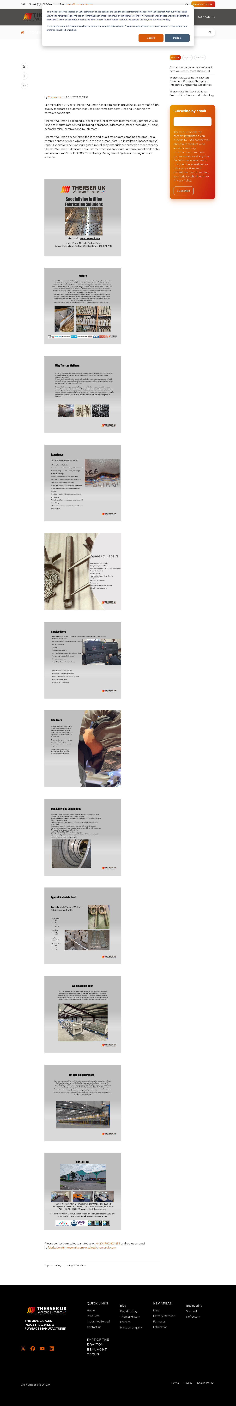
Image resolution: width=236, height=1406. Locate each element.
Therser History (130, 1316)
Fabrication (160, 1327)
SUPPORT (205, 16)
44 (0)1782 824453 (108, 1243)
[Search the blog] (210, 32)
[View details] (23, 1348)
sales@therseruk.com (80, 4)
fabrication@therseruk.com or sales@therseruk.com (82, 1247)
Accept (151, 37)
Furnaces (159, 1321)
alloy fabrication (76, 1265)
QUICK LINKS (97, 1303)
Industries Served (98, 1321)
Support (191, 1311)
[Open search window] (186, 4)
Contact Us (94, 1327)
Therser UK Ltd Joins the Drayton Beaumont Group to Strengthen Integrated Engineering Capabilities (191, 81)
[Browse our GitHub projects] (42, 1348)
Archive (200, 57)
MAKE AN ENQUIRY (203, 4)
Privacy (188, 1383)
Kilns (156, 1310)
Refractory (193, 1316)
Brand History (129, 1311)
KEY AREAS (162, 1303)
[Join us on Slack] (32, 1348)
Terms (175, 1383)
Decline (177, 37)
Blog (123, 1305)
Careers (125, 1322)
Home (91, 1310)
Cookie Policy (205, 1383)
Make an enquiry (131, 1327)
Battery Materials (164, 1316)
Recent (175, 57)
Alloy (58, 1265)
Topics (187, 57)
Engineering (194, 1305)
